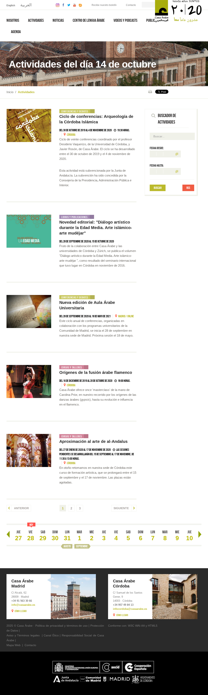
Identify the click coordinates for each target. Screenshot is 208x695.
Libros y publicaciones (74, 217)
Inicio (9, 92)
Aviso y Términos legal (21, 635)
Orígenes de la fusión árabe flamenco (95, 372)
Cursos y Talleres (71, 367)
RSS (188, 187)
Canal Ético (51, 635)
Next (200, 534)
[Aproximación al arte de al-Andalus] (28, 450)
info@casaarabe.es (23, 604)
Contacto (131, 5)
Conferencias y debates (74, 111)
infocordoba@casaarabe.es (130, 608)
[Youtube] (73, 4)
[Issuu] (79, 4)
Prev (8, 534)
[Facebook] (62, 4)
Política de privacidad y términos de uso (61, 625)
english (10, 5)
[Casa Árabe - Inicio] (178, 11)
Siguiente (122, 508)
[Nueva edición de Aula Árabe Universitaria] (28, 311)
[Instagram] (57, 4)
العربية (26, 5)
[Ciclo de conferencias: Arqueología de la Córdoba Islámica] (28, 125)
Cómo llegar (21, 611)
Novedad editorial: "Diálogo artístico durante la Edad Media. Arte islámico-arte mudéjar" (95, 227)
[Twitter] (67, 4)
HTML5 (152, 625)
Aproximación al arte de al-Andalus (93, 441)
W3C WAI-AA (136, 625)
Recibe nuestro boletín (104, 5)
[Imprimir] (150, 91)
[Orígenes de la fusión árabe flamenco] (28, 381)
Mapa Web (13, 645)
